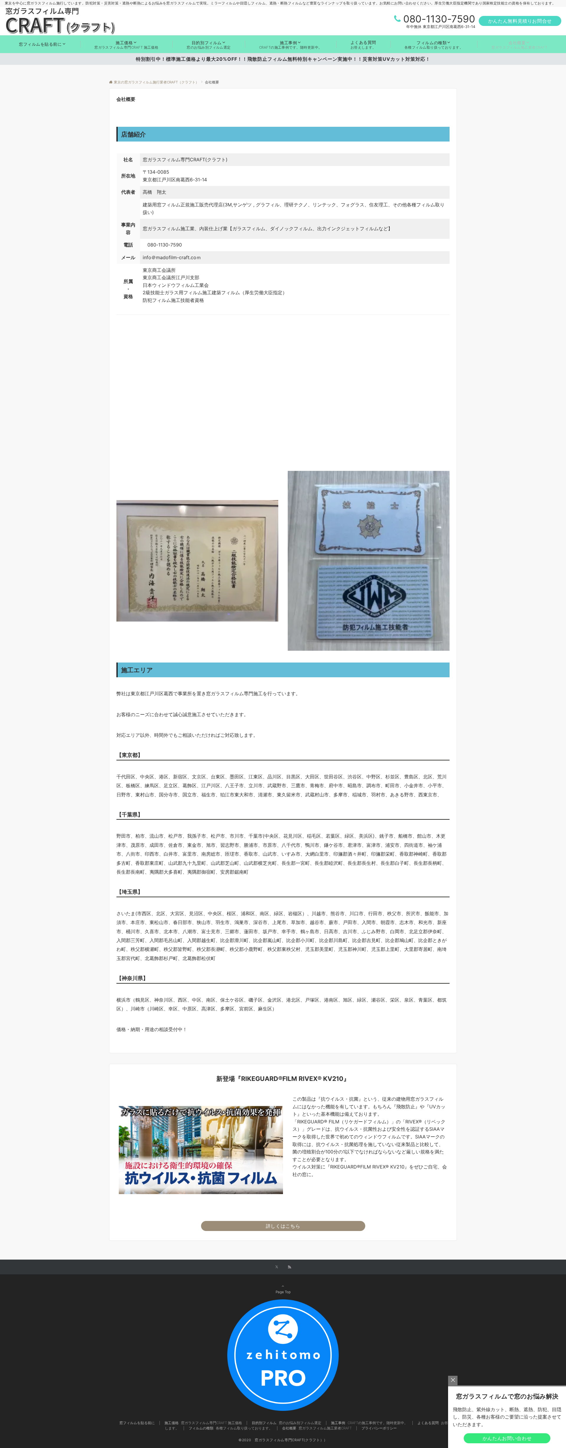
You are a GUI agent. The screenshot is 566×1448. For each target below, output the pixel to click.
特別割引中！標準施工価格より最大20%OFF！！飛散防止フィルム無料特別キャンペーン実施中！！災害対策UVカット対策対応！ (285, 59)
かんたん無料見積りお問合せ (520, 21)
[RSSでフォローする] (289, 1267)
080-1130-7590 (439, 19)
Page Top (283, 1292)
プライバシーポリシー (379, 1428)
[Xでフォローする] (276, 1267)
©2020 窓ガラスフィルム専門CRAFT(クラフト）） (283, 1440)
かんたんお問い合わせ (507, 1438)
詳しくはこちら (283, 1226)
